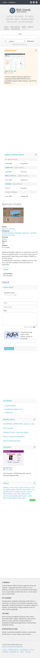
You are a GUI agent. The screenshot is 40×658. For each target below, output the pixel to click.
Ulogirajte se (12, 2)
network (29, 492)
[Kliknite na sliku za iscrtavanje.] (11, 335)
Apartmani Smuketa (8, 229)
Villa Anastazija (8, 428)
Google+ (36, 2)
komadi (9, 498)
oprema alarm (23, 496)
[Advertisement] (21, 119)
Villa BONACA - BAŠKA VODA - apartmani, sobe (18, 424)
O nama (5, 650)
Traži (20, 34)
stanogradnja (13, 496)
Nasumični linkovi (27, 19)
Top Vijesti (28, 652)
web (4, 498)
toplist (8, 490)
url (33, 490)
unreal (12, 487)
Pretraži (31, 41)
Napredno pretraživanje (20, 44)
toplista (14, 498)
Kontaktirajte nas (14, 652)
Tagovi (22, 652)
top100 (21, 487)
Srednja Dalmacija (15, 29)
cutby (28, 494)
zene (30, 496)
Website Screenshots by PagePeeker (12, 646)
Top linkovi (29, 17)
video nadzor (21, 494)
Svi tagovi (32, 500)
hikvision (6, 487)
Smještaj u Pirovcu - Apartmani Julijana (16, 432)
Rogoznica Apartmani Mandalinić (14, 436)
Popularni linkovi (12, 19)
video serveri (27, 490)
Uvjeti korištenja (24, 650)
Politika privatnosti (13, 650)
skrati (5, 494)
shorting (26, 487)
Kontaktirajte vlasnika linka (13, 409)
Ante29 (4, 239)
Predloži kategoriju (25, 22)
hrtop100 (19, 490)
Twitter (31, 2)
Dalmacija (6, 29)
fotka (19, 498)
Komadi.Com (7, 468)
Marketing (5, 652)
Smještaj (24, 27)
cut (4, 490)
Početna (5, 2)
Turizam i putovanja (15, 27)
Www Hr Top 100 (10, 71)
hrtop (16, 487)
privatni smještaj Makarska (11, 441)
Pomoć (32, 650)
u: (5, 41)
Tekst (5, 311)
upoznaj (5, 496)
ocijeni (24, 498)
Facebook (34, 2)
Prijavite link (9, 412)
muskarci (17, 492)
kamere (9, 494)
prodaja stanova (8, 492)
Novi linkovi (18, 17)
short (15, 494)
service (23, 492)
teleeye (13, 490)
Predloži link (12, 22)
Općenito (5, 269)
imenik (32, 487)
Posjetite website (10, 406)
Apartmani (30, 27)
